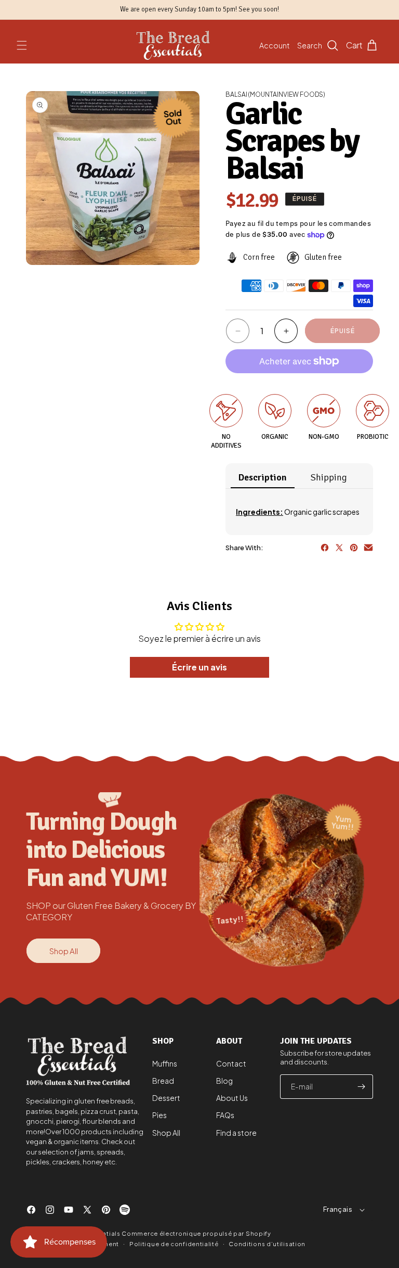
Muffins (164, 1063)
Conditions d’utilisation (267, 1243)
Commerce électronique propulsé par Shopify (196, 1233)
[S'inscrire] (361, 1086)
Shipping (329, 477)
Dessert (166, 1097)
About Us (232, 1097)
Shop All (63, 951)
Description (262, 477)
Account (274, 45)
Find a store (236, 1132)
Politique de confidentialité (174, 1243)
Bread (163, 1080)
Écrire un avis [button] (199, 667)
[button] (21, 45)
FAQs (225, 1115)
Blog (224, 1080)
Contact (231, 1063)
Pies (159, 1115)
